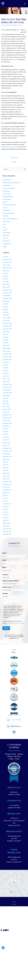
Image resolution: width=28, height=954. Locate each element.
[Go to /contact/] (14, 791)
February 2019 (7, 443)
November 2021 (7, 357)
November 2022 (7, 326)
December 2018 (7, 448)
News (4, 227)
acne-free (14, 59)
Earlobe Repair (7, 199)
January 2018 (6, 479)
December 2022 (7, 323)
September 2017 (7, 490)
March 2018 (6, 473)
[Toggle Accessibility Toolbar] (3, 947)
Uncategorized (7, 244)
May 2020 (5, 401)
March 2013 (6, 520)
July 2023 (5, 304)
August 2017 (6, 493)
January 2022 (6, 351)
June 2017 (5, 498)
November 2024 (7, 262)
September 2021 (7, 359)
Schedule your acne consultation (10, 147)
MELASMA (5, 216)
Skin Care (5, 238)
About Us (14, 904)
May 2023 (5, 309)
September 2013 (7, 504)
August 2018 (6, 459)
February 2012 (7, 523)
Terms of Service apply (19, 623)
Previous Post (13, 157)
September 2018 (7, 456)
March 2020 (6, 406)
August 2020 (6, 395)
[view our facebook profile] (1, 930)
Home (14, 901)
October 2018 (6, 454)
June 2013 (5, 512)
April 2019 (5, 437)
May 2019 (5, 434)
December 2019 (7, 415)
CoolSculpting (6, 185)
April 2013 (5, 518)
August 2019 (6, 426)
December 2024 (7, 259)
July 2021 (5, 365)
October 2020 (6, 390)
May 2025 (5, 257)
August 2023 (6, 301)
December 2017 (7, 481)
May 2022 (5, 340)
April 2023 (6, 312)
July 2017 (5, 495)
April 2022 (6, 343)
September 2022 (7, 329)
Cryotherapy (6, 191)
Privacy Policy (9, 623)
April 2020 (6, 404)
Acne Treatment (7, 180)
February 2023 (7, 318)
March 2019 (6, 440)
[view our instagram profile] (8, 930)
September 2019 (7, 423)
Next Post (14, 162)
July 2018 (5, 462)
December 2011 (7, 529)
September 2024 (7, 268)
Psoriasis (5, 230)
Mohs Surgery (6, 221)
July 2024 (5, 273)
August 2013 (6, 506)
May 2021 (5, 370)
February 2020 (7, 409)
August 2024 (6, 270)
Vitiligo (5, 246)
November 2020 (7, 387)
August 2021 (6, 362)
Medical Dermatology (8, 213)
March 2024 (6, 284)
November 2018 (7, 451)
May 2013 (5, 515)
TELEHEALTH (6, 241)
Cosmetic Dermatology (9, 188)
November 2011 (7, 531)
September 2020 (7, 393)
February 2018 (7, 476)
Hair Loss (5, 208)
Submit (6, 628)
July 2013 (5, 509)
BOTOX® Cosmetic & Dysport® (11, 183)
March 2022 (6, 345)
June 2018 (5, 465)
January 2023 (6, 320)
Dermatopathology (8, 196)
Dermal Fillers (6, 194)
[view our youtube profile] (6, 930)
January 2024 (6, 287)
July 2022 (5, 334)
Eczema (5, 202)
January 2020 (6, 412)
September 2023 (7, 298)
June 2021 (5, 368)
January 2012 (6, 526)
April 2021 (5, 373)
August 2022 (6, 332)
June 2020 (5, 398)
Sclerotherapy (6, 232)
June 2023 (5, 307)
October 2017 (6, 487)
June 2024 (5, 276)
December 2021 (7, 354)
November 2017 (7, 484)
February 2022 (7, 348)
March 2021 (6, 376)
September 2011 (7, 534)
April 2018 (5, 470)
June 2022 (5, 337)
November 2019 (7, 418)
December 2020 (7, 384)
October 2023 (6, 296)
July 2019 (5, 429)
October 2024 (6, 265)
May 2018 (5, 468)
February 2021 (7, 379)
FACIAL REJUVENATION (9, 205)
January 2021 (6, 382)
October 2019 (6, 420)
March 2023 (6, 315)
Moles (4, 224)
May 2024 (5, 279)
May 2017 (5, 501)
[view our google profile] (3, 930)
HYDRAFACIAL (7, 210)
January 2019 (6, 445)
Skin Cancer (6, 235)
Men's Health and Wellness (10, 219)
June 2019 (5, 431)
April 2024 (6, 282)
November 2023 (7, 293)
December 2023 (7, 290)
